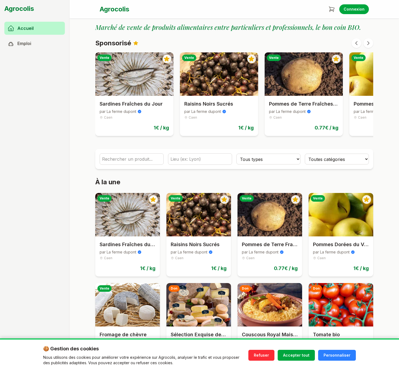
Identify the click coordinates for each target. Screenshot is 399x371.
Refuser (261, 355)
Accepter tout (296, 355)
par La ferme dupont (118, 111)
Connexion (354, 9)
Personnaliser (337, 355)
